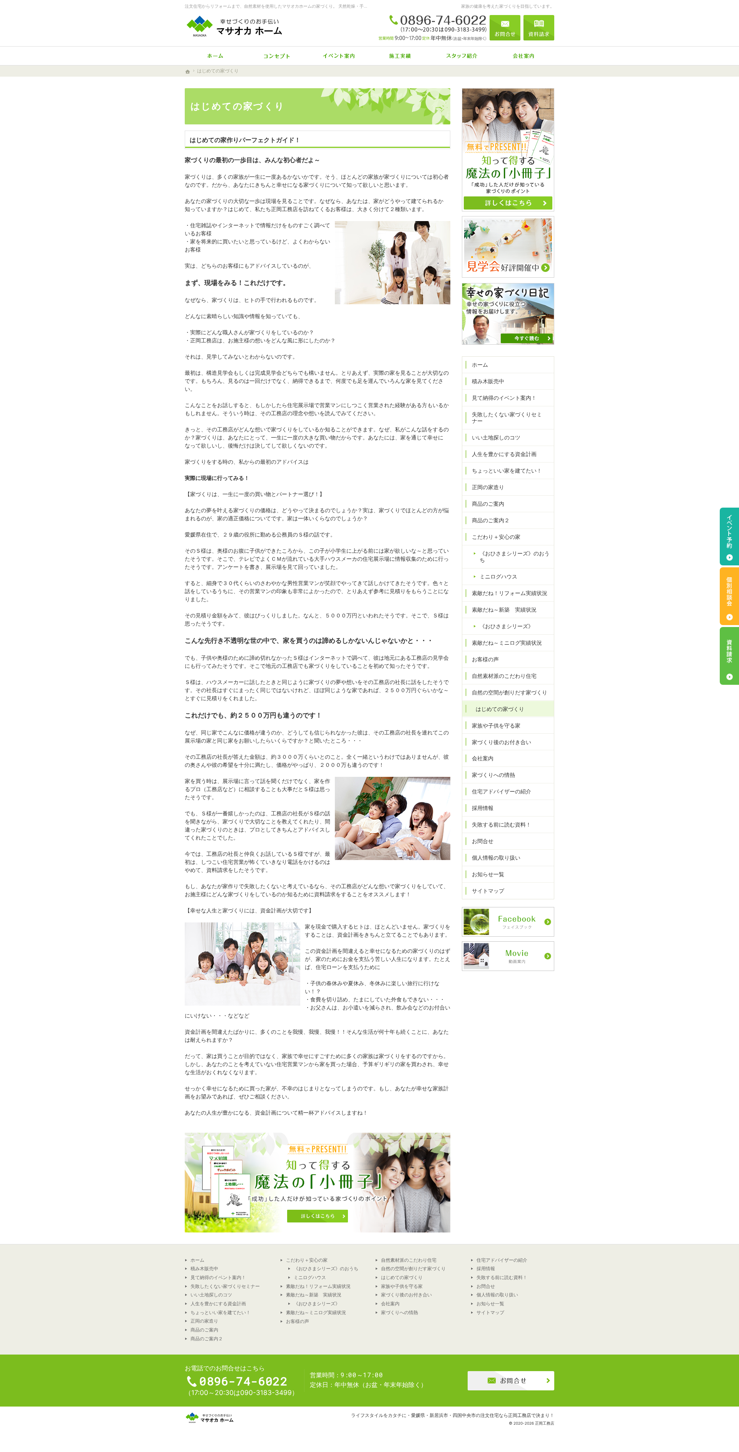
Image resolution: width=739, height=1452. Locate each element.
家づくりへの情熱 (493, 774)
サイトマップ (488, 890)
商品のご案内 (488, 503)
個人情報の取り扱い (496, 857)
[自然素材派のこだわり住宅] (277, 56)
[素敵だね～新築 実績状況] (400, 56)
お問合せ (482, 841)
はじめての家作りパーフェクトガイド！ (245, 140)
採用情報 (482, 808)
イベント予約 (729, 536)
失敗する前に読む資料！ (501, 824)
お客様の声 (485, 659)
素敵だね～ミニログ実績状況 (507, 642)
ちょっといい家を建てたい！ (507, 470)
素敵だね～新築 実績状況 (504, 609)
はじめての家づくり (500, 709)
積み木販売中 (488, 381)
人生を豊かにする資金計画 (504, 454)
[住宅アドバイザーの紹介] (462, 56)
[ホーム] (215, 56)
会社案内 (482, 758)
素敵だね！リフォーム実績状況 (509, 593)
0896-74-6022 (433, 27)
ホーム (480, 364)
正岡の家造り (488, 487)
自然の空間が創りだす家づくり (509, 692)
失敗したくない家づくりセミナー (507, 417)
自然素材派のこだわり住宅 (504, 675)
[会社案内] (523, 56)
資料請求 (538, 27)
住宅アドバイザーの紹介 (501, 791)
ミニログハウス (498, 576)
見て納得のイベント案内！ (504, 397)
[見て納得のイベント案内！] (339, 56)
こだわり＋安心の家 (496, 536)
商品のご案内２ (491, 520)
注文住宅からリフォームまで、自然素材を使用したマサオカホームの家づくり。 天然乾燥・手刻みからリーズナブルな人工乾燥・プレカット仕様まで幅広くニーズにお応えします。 (357, 6)
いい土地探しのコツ (496, 437)
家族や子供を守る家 (496, 725)
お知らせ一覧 (488, 874)
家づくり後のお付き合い (501, 742)
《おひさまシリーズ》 (506, 626)
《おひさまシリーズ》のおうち (515, 556)
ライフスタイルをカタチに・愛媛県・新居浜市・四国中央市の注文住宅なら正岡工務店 (441, 1415)
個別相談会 (729, 596)
